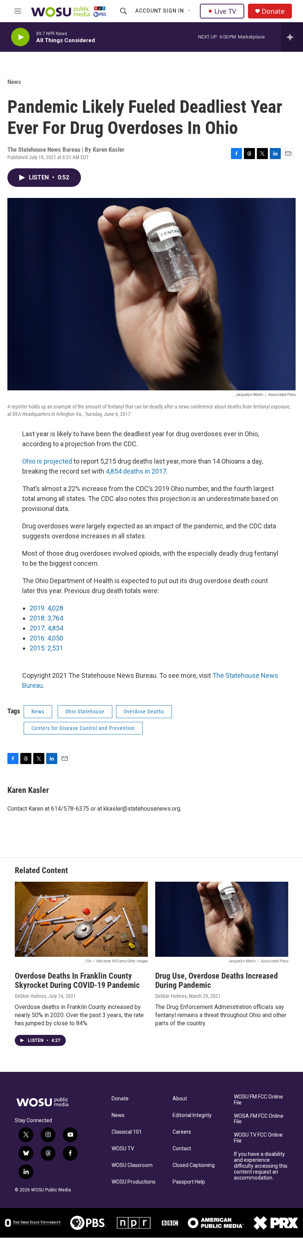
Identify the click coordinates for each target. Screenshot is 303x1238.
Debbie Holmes (30, 996)
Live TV (225, 11)
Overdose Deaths (144, 711)
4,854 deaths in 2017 (136, 471)
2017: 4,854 (46, 628)
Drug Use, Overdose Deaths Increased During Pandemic (216, 980)
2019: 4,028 (46, 608)
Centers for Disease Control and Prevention (83, 728)
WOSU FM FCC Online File (258, 1100)
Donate (273, 11)
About (180, 1098)
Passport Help (189, 1182)
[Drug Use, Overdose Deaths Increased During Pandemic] (221, 919)
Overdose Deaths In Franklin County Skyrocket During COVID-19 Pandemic (77, 980)
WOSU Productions (134, 1182)
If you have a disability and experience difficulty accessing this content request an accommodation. (260, 1166)
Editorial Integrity (192, 1115)
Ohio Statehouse (85, 711)
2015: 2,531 (46, 648)
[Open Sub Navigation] (190, 11)
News (14, 81)
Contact (182, 1148)
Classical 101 (127, 1132)
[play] (20, 37)
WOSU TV (123, 1148)
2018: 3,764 (46, 618)
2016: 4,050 (46, 638)
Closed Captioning (194, 1165)
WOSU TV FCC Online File (258, 1138)
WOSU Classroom (132, 1165)
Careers (182, 1132)
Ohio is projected (48, 461)
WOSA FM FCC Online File (258, 1119)
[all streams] (292, 37)
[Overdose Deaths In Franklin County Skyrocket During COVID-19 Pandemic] (81, 919)
